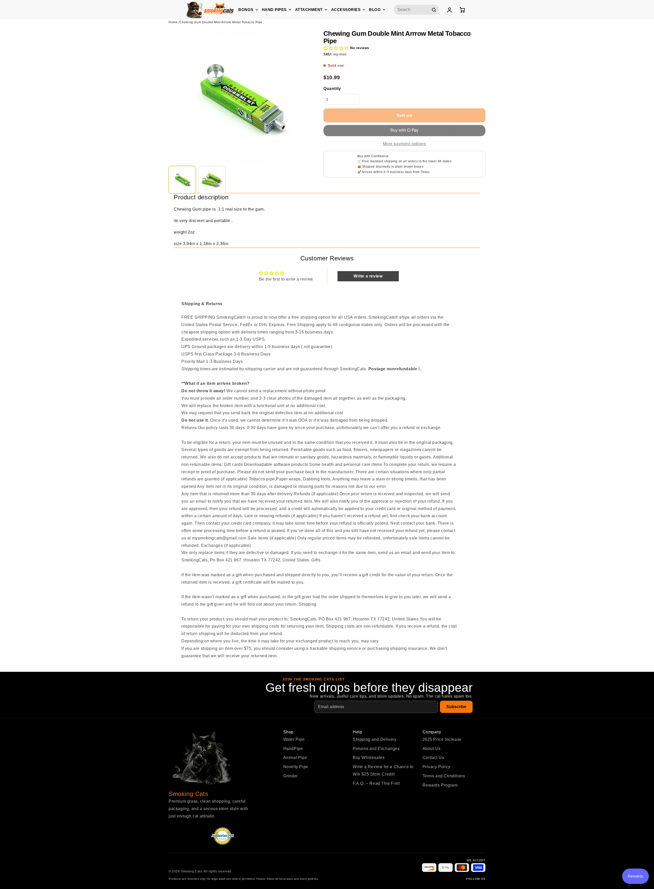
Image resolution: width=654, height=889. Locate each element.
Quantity (332, 88)
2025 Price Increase (442, 739)
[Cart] (462, 9)
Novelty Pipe (295, 767)
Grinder (290, 776)
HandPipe (293, 748)
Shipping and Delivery (374, 739)
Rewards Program (440, 785)
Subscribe (456, 707)
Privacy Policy (436, 767)
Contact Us (433, 757)
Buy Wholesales (368, 757)
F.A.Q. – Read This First (376, 783)
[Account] (449, 9)
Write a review (368, 276)
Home (173, 22)
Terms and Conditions (444, 776)
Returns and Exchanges (376, 748)
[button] (336, 48)
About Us (432, 748)
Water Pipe (294, 739)
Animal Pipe (295, 757)
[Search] (433, 9)
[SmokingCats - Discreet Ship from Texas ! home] (210, 9)
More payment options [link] (404, 144)
